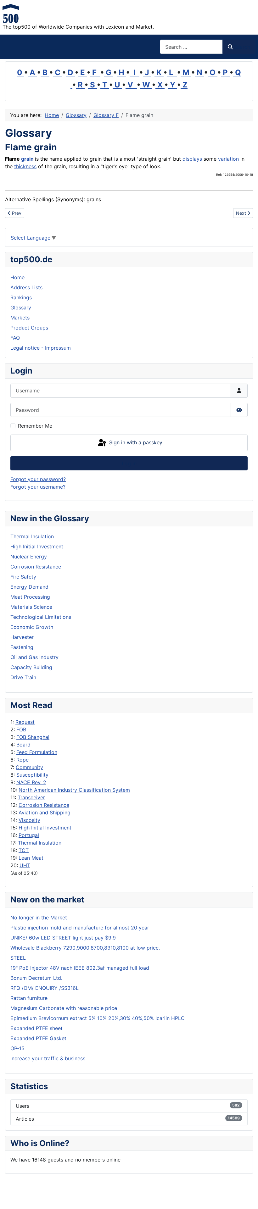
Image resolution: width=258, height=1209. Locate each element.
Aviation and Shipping (44, 812)
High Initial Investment (45, 827)
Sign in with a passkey (135, 442)
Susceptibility (32, 775)
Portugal (29, 835)
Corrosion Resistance (44, 805)
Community (29, 767)
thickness (25, 166)
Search (242, 47)
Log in (129, 463)
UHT (25, 865)
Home (17, 277)
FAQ (15, 338)
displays (192, 159)
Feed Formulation (36, 752)
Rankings (21, 297)
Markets (20, 317)
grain (27, 159)
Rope (22, 760)
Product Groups (29, 327)
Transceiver (31, 797)
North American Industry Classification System (74, 790)
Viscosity (29, 820)
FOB (21, 729)
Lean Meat (31, 858)
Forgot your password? (38, 479)
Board (23, 744)
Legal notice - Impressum (40, 348)
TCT (24, 850)
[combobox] (191, 47)
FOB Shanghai (32, 737)
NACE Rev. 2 (31, 782)
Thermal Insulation (39, 843)
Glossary (20, 307)
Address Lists (26, 287)
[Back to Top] (247, 1197)
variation (228, 159)
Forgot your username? (37, 487)
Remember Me (35, 426)
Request (25, 722)
